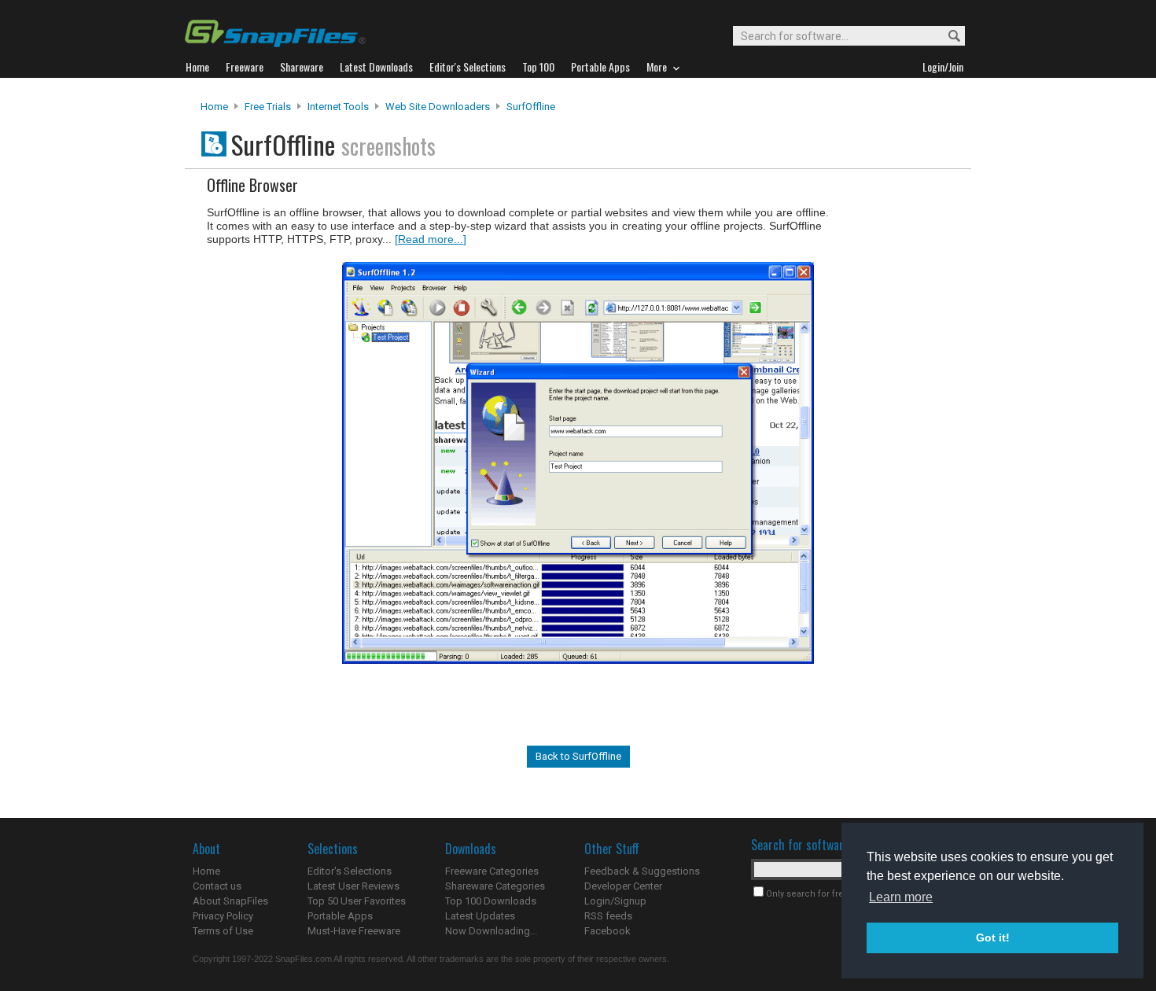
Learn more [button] (901, 897)
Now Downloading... (491, 931)
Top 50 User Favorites (356, 901)
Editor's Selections (349, 871)
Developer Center (623, 886)
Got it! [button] (993, 937)
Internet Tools (338, 106)
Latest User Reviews (353, 886)
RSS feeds (608, 916)
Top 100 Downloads (490, 901)
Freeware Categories (492, 871)
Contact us (217, 886)
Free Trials (268, 106)
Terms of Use (223, 931)
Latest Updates (480, 916)
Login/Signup (615, 901)
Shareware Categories (495, 886)
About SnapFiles (230, 901)
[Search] (947, 36)
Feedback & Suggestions (642, 871)
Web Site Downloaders (437, 106)
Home (214, 106)
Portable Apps (340, 916)
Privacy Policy (223, 916)
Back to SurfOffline (578, 756)
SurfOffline (530, 106)
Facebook (607, 931)
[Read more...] (430, 239)
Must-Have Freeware (353, 931)
